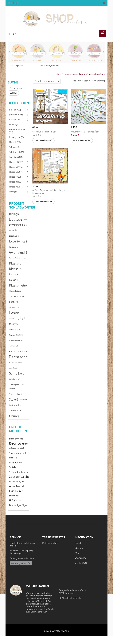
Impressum (80, 557)
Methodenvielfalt (50, 543)
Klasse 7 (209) (15, 177)
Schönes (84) (15, 147)
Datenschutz (81, 562)
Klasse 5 (15, 263)
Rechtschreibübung (15, 362)
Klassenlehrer (94, 60)
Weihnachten (16, 405)
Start (58, 74)
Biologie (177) (15, 109)
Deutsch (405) (16, 114)
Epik (24, 224)
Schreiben (16, 373)
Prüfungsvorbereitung (17, 340)
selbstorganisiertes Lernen (16, 386)
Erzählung (14, 236)
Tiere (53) (13, 191)
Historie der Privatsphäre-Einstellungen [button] (22, 552)
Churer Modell (19, 60)
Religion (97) (14, 119)
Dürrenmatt (15, 225)
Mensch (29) (15, 142)
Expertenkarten (19, 241)
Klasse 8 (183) (15, 181)
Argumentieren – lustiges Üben (85, 131)
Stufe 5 (20, 394)
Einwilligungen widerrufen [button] (22, 558)
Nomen (12, 335)
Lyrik (22, 318)
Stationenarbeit (17, 453)
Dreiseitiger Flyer (18, 505)
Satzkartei (13, 495)
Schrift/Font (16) (16, 152)
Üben (19, 410)
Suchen (13, 93)
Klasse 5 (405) (16, 167)
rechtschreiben (14, 346)
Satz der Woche (19, 477)
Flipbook (13, 457)
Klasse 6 (15, 269)
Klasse (23, 258)
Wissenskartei (16, 448)
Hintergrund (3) (16, 137)
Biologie (14, 214)
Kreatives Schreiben (16, 296)
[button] (43, 140)
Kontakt (78, 543)
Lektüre (13, 301)
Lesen (14, 313)
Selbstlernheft (14, 379)
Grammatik (18, 252)
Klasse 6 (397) (15, 172)
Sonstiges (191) (16, 157)
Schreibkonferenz (18, 472)
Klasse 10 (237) (16, 162)
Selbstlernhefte (16, 438)
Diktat (25, 219)
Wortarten (12, 411)
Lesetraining (14, 318)
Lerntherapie (14, 307)
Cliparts (37, 60)
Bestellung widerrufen (20, 563)
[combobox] (22, 66)
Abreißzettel (16, 486)
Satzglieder (13, 368)
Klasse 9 (13, 274)
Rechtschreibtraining (19, 351)
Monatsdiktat (14, 329)
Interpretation (14, 258)
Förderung (75, 60)
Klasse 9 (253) (15, 186)
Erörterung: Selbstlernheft (44, 131)
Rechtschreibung (24, 357)
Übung (14, 416)
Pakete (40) (14, 124)
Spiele (12, 467)
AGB (77, 553)
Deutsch (56, 60)
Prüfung (19, 335)
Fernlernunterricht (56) (17, 131)
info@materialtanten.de (70, 598)
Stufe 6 (13, 399)
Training (23, 399)
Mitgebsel (14, 323)
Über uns (79, 548)
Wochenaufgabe (16, 481)
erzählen (13, 230)
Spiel (11, 394)
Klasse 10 (14, 279)
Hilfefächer (15, 500)
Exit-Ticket (16, 491)
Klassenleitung (15, 291)
